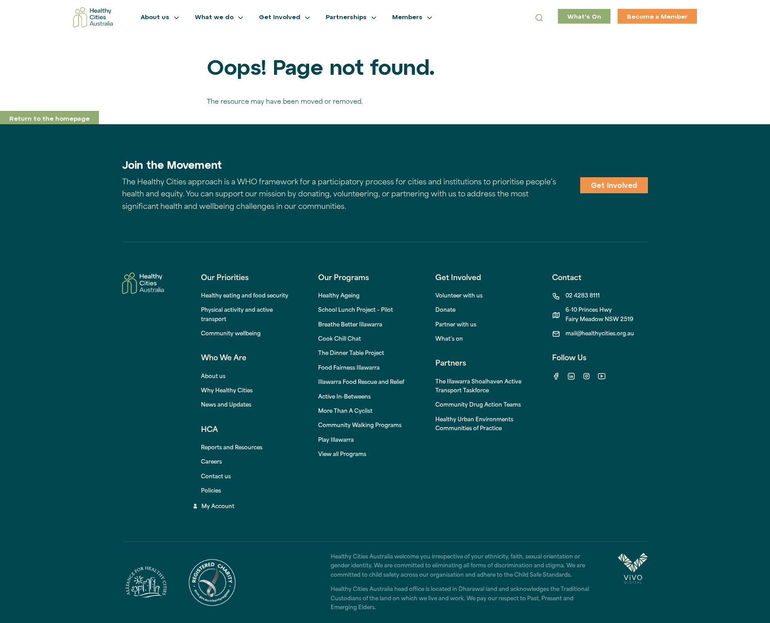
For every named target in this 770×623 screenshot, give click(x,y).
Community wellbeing (231, 334)
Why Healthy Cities (227, 391)
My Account (217, 506)
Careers (211, 462)
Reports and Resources (231, 448)
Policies (211, 491)
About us (213, 376)
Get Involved (614, 186)
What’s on (449, 339)
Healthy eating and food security (244, 296)
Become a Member (657, 17)
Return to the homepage (49, 119)
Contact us (216, 477)
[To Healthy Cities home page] (93, 17)
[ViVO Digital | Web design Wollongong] (633, 582)
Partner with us (455, 325)
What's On (584, 17)
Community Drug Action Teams (478, 405)
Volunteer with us (459, 296)
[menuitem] (339, 296)
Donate (445, 310)
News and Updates (226, 405)
